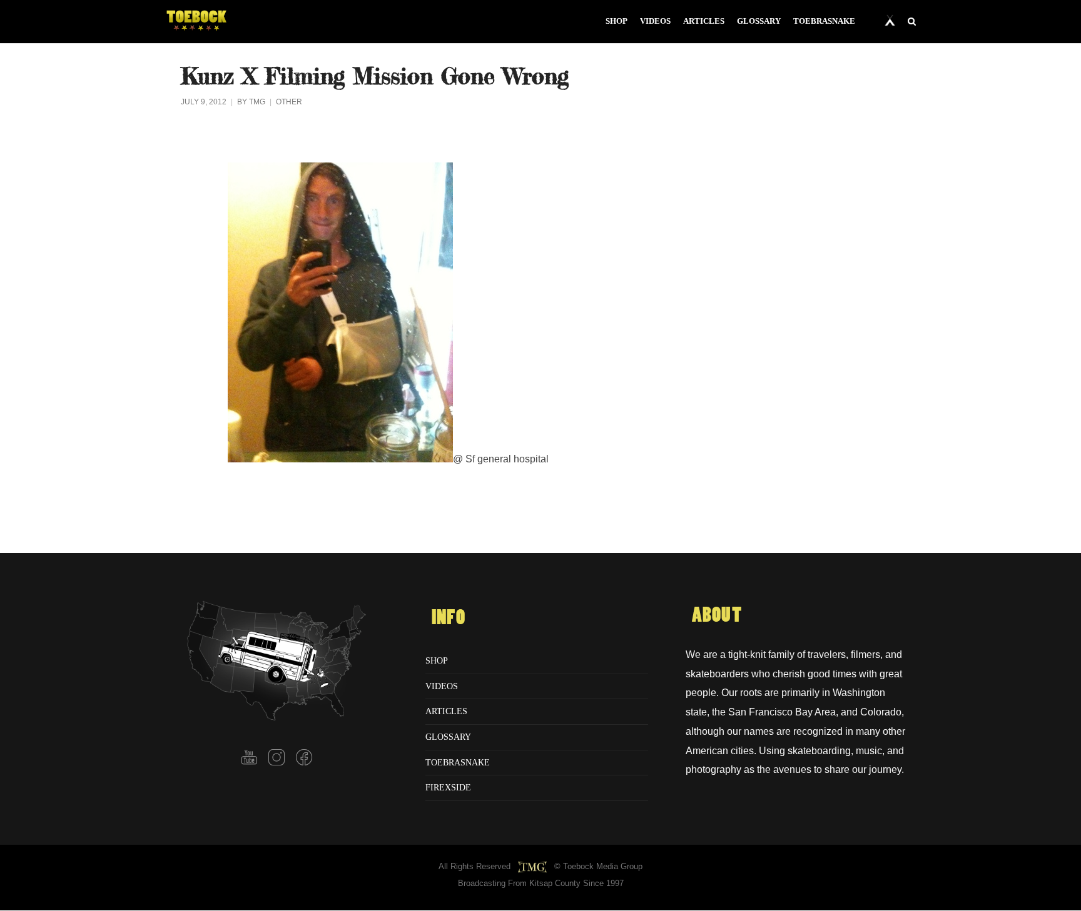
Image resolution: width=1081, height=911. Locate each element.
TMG (257, 101)
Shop (436, 660)
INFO (448, 618)
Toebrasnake (457, 762)
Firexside (448, 787)
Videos (441, 686)
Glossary (448, 737)
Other (289, 101)
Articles (446, 711)
